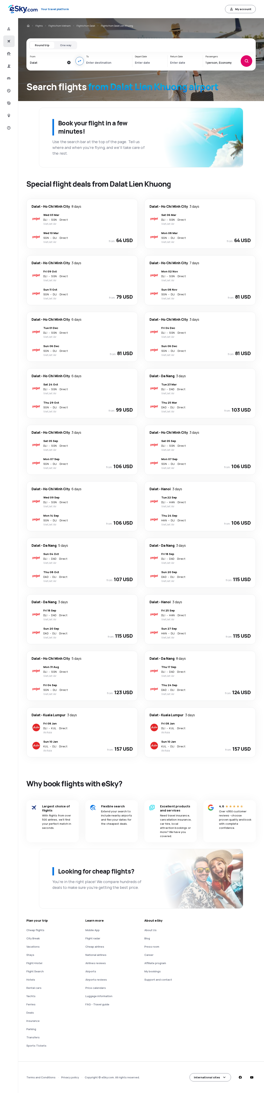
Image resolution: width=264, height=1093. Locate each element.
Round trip (42, 45)
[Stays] (8, 78)
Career (148, 955)
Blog (147, 938)
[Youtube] (252, 1077)
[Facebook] (240, 1077)
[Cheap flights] (8, 41)
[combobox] (47, 62)
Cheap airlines (94, 946)
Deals (30, 1012)
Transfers (33, 1037)
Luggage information (98, 996)
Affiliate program (155, 963)
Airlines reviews (95, 963)
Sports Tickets (36, 1045)
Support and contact (158, 979)
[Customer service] (8, 128)
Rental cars (33, 988)
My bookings (152, 971)
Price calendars (95, 988)
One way (65, 45)
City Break (33, 938)
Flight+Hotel (34, 963)
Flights (39, 25)
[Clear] (69, 62)
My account (243, 9)
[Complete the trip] (8, 103)
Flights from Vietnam (59, 25)
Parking (31, 1029)
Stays (30, 955)
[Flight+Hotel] (8, 29)
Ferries (30, 1004)
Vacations (33, 946)
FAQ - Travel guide (97, 1004)
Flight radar (92, 938)
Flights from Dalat (86, 25)
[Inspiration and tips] (8, 115)
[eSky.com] (28, 25)
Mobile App (92, 930)
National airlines (95, 955)
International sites (207, 1077)
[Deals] (8, 91)
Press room (151, 946)
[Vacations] (8, 53)
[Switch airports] (79, 61)
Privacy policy (70, 1077)
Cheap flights (35, 930)
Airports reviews (96, 979)
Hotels (30, 979)
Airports (90, 971)
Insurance (33, 1021)
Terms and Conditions (40, 1077)
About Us (150, 930)
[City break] (8, 66)
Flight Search (35, 971)
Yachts (30, 996)
